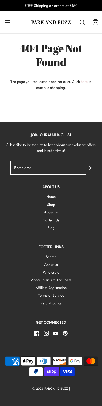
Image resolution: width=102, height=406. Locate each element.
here (84, 81)
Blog (51, 227)
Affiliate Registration (51, 287)
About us (51, 212)
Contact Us (51, 220)
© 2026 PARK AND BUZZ (50, 388)
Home (51, 196)
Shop (51, 204)
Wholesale (51, 272)
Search (51, 256)
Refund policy (51, 303)
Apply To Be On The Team (51, 279)
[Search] (82, 22)
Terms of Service (51, 295)
